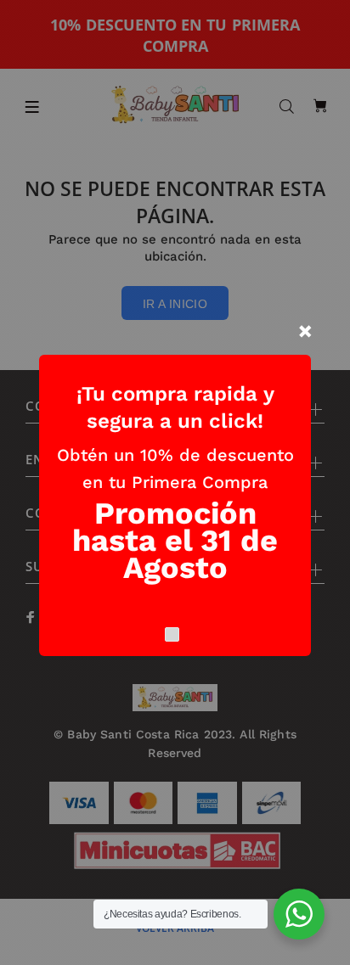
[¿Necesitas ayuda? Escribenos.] (299, 914)
